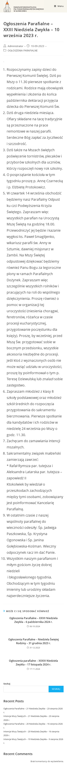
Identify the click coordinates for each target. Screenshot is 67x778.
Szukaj (6, 683)
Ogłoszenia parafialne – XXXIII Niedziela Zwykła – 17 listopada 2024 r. (33, 662)
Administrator (15, 46)
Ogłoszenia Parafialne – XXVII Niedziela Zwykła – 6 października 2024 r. (33, 620)
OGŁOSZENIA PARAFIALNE (23, 50)
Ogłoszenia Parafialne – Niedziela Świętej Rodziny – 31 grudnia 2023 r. (33, 641)
